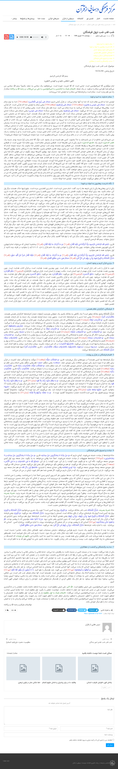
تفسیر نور (90, 18)
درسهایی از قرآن (68, 18)
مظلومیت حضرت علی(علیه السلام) (18, 642)
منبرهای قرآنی (53, 18)
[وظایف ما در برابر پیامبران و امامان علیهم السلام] (59, 668)
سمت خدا (41, 18)
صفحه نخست (108, 18)
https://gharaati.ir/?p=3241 (93, 613)
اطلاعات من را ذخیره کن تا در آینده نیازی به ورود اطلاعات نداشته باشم (90, 740)
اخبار (98, 18)
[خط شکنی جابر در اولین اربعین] (23, 668)
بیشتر (15, 18)
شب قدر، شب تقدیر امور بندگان (100, 642)
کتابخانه (80, 18)
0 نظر (57, 36)
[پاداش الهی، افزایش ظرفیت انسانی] (95, 668)
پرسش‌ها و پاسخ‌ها (27, 18)
